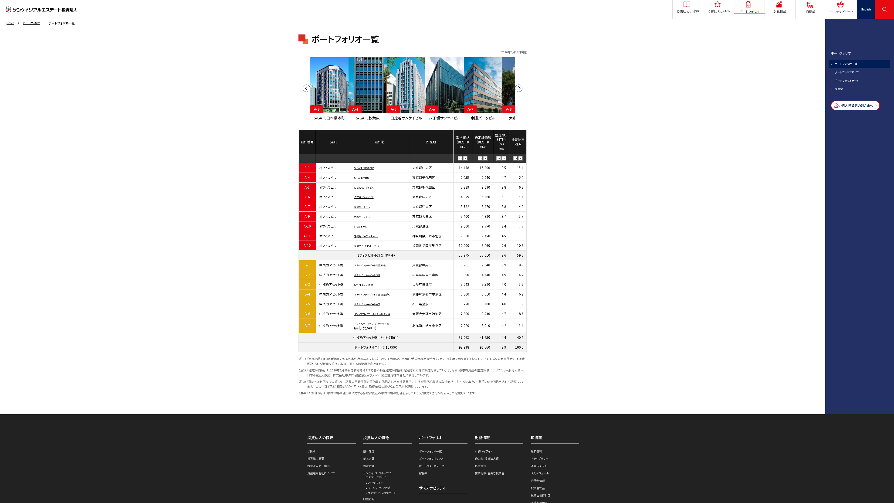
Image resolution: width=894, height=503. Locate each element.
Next (521, 89)
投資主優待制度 (542, 500)
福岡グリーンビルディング (371, 246)
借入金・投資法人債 (489, 461)
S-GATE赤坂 (363, 227)
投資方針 (369, 469)
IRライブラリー (541, 461)
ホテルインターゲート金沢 (372, 304)
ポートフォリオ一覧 (850, 69)
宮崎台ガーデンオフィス (370, 237)
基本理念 (369, 453)
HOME (11, 23)
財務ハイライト (485, 453)
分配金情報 (539, 485)
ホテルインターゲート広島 (372, 275)
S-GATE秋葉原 (364, 178)
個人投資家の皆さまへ (859, 121)
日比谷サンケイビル (368, 188)
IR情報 (537, 438)
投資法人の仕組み (320, 469)
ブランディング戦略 (381, 493)
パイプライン (376, 488)
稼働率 (840, 103)
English (866, 9)
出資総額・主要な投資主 (492, 477)
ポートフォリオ (34, 23)
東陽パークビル (365, 207)
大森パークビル (365, 217)
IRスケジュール (541, 477)
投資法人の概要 (321, 438)
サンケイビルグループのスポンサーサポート (379, 479)
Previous (303, 89)
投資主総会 (539, 492)
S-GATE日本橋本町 (368, 168)
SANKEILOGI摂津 (366, 285)
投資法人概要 (317, 461)
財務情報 (483, 438)
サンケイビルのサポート (384, 498)
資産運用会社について (323, 477)
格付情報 (481, 469)
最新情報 (537, 453)
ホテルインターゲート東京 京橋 (376, 266)
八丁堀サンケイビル (368, 198)
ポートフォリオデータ (851, 92)
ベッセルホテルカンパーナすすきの (378, 324)
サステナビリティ (434, 492)
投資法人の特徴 (377, 438)
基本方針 (369, 461)
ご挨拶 (312, 453)
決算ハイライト (541, 469)
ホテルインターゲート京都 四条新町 (379, 295)
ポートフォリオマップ (851, 80)
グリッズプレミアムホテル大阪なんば (379, 314)
